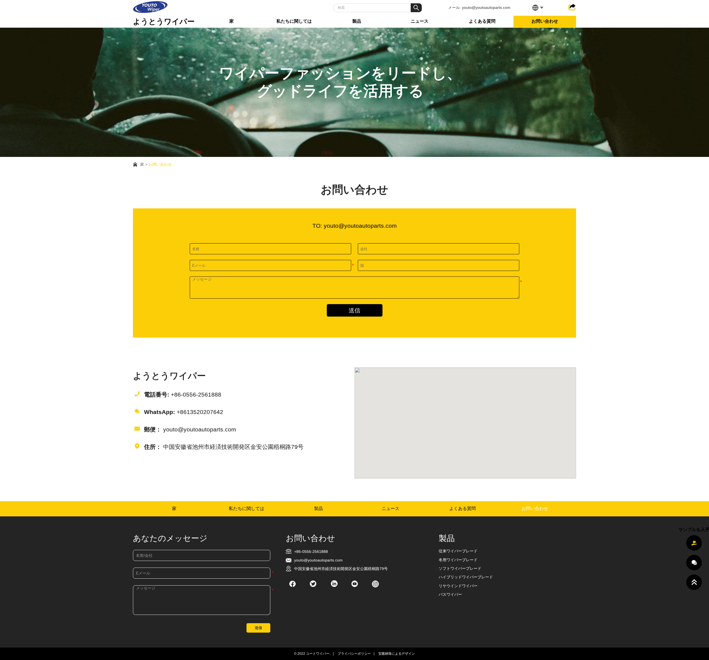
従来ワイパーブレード (458, 551)
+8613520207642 (183, 412)
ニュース (419, 21)
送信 (354, 310)
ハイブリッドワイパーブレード (466, 577)
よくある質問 (482, 21)
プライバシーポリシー (354, 654)
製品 (356, 21)
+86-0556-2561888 (182, 394)
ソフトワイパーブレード (460, 568)
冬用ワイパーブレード (458, 560)
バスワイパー (450, 594)
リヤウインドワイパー (458, 586)
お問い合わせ (544, 21)
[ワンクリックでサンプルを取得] (694, 543)
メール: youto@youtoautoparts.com (479, 7)
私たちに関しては (294, 21)
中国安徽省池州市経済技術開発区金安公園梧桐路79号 (224, 447)
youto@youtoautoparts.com (190, 429)
